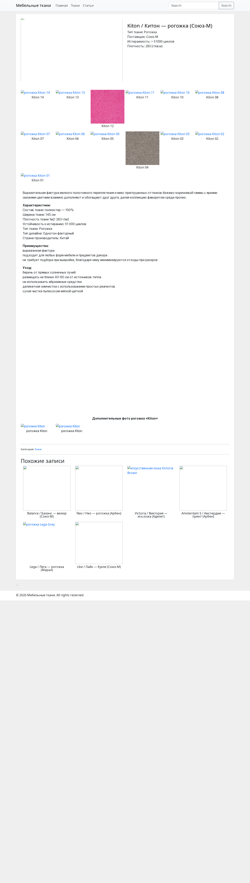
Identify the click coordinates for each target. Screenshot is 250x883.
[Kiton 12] (107, 106)
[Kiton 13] (70, 92)
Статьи (88, 5)
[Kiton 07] (35, 134)
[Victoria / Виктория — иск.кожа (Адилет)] (151, 470)
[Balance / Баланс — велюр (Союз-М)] (47, 488)
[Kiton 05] (105, 134)
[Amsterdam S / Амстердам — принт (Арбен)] (203, 488)
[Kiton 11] (140, 92)
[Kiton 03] (175, 134)
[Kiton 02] (209, 134)
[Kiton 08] (209, 92)
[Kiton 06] (70, 134)
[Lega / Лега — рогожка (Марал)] (39, 524)
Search (226, 5)
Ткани (75, 5)
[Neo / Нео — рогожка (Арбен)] (99, 488)
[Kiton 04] (142, 148)
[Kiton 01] (35, 175)
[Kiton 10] (175, 92)
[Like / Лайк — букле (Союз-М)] (99, 542)
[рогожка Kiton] (37, 426)
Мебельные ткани (33, 5)
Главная (62, 5)
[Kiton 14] (35, 92)
